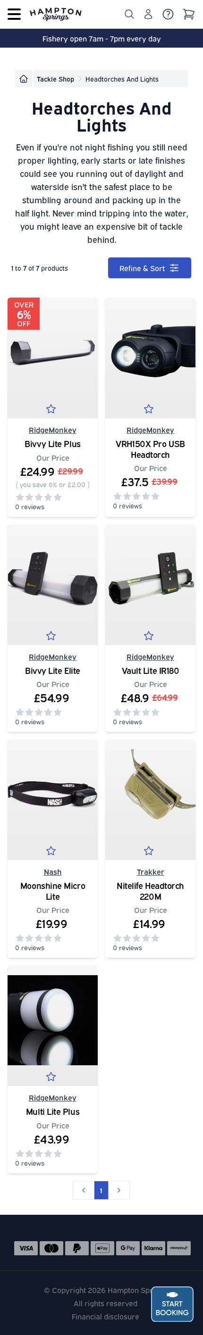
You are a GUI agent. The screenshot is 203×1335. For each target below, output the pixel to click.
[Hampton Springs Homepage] (55, 14)
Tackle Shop (55, 78)
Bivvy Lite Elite (52, 670)
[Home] (23, 78)
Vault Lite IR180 (150, 670)
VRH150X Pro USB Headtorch (150, 449)
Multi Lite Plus (52, 1111)
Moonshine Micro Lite (52, 890)
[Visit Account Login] (148, 14)
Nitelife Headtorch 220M (150, 890)
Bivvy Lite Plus (52, 443)
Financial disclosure (105, 1316)
